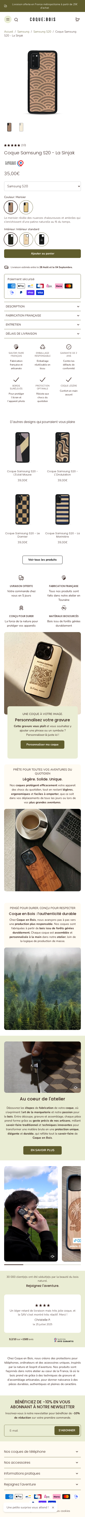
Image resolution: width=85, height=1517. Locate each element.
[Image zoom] (42, 82)
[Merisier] (10, 207)
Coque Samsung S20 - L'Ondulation (62, 473)
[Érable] (26, 207)
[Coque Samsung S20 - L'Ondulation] (62, 447)
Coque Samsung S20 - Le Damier (22, 535)
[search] (16, 19)
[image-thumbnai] (9, 127)
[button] (42, 253)
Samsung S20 (42, 32)
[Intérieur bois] (26, 239)
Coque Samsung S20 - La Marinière (62, 535)
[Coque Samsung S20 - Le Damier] (22, 509)
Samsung (23, 32)
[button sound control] (75, 1087)
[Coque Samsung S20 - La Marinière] (62, 509)
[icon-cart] (76, 19)
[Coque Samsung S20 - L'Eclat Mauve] (22, 447)
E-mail (14, 1431)
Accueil (8, 32)
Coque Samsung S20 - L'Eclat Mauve (22, 473)
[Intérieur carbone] (41, 239)
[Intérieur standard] (10, 239)
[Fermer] (53, 1507)
